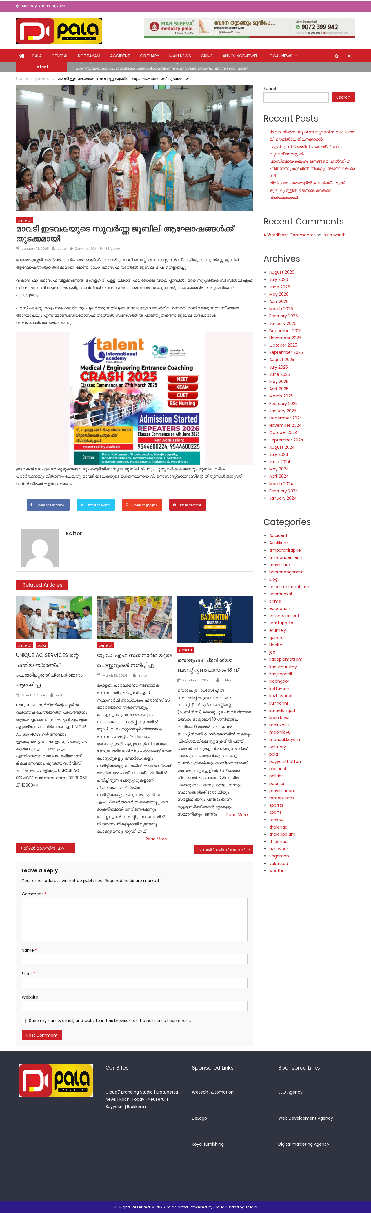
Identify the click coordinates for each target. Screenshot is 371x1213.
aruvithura (279, 565)
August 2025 (281, 359)
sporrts (276, 805)
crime (207, 56)
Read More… (158, 839)
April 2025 (278, 389)
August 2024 (282, 447)
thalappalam (282, 834)
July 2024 (278, 454)
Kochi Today (131, 1099)
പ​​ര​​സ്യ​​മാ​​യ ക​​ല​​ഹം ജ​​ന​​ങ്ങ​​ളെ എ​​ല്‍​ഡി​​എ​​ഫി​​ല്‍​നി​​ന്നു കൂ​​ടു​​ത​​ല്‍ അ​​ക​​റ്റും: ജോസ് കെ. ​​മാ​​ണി (162, 66)
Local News (280, 56)
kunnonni (278, 703)
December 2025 (285, 331)
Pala (37, 56)
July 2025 (278, 367)
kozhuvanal (280, 696)
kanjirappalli (281, 674)
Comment (34, 894)
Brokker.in (136, 1106)
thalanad (278, 827)
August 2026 (281, 272)
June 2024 (279, 462)
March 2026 (281, 309)
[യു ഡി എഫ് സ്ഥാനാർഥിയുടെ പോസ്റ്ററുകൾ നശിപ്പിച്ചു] (135, 617)
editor (62, 248)
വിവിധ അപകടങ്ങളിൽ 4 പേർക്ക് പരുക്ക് (307, 183)
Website (30, 997)
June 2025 (279, 374)
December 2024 (285, 418)
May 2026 (279, 294)
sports (275, 812)
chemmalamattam (289, 587)
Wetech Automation (213, 1092)
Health (275, 645)
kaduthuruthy (283, 667)
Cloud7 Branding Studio (129, 1092)
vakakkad (278, 863)
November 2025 (285, 338)
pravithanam (282, 791)
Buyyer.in (114, 1106)
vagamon (279, 856)
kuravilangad (282, 710)
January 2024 (283, 498)
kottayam (89, 56)
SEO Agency (290, 1092)
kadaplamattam (286, 659)
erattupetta (281, 623)
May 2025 (278, 381)
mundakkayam (284, 739)
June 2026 (279, 287)
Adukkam (278, 543)
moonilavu (280, 732)
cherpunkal (280, 594)
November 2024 (285, 425)
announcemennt (240, 56)
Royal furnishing (208, 1144)
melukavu (279, 725)
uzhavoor (278, 849)
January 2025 (282, 411)
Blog (273, 579)
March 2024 (281, 484)
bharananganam (286, 572)
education (279, 608)
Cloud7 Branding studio (235, 1207)
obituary (149, 56)
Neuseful (157, 1099)
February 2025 (283, 403)
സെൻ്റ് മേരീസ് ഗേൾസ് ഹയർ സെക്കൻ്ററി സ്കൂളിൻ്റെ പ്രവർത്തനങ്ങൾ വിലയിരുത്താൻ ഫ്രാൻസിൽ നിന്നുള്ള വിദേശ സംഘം (226, 850)
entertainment (284, 616)
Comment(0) (85, 248)
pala (41, 645)
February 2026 (283, 316)
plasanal (277, 769)
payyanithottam (286, 761)
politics (276, 776)
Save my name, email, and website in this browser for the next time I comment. (110, 1021)
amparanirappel (285, 550)
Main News (180, 56)
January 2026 (283, 323)
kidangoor (279, 681)
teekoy (276, 820)
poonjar (277, 783)
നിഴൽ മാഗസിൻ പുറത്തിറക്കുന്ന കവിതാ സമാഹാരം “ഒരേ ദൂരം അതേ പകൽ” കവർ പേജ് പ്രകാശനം (49, 848)
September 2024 (286, 440)
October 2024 (283, 432)
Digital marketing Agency (303, 1144)
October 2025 (283, 345)
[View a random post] (349, 56)
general (60, 56)
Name (29, 950)
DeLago (199, 1118)
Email (29, 974)
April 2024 (279, 476)
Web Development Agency (305, 1118)
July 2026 (278, 279)
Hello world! (334, 235)
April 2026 (279, 301)
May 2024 (279, 469)
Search (270, 88)
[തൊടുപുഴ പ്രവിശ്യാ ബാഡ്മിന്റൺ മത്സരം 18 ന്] (215, 620)
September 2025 (286, 352)
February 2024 (283, 491)
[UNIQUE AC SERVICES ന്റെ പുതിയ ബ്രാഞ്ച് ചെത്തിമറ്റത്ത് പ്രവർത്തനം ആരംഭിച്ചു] (54, 617)
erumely (277, 630)
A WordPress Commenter (289, 235)
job (272, 652)
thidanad (278, 841)
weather (277, 871)
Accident (120, 56)
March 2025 (281, 396)
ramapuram (281, 798)
